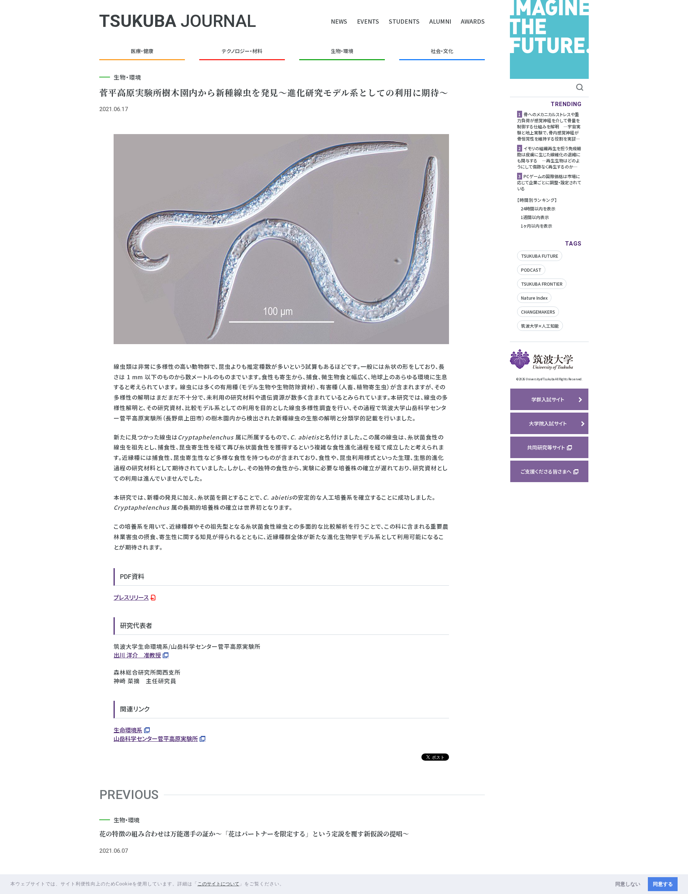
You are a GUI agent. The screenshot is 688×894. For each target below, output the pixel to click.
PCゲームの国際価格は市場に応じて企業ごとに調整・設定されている (549, 182)
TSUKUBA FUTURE (539, 256)
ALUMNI (440, 21)
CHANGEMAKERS (538, 312)
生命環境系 (128, 730)
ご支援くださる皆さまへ (546, 471)
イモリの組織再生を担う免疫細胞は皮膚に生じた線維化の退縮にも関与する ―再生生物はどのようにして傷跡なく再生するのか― (549, 157)
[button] (287, 884)
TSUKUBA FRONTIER (542, 284)
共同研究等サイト (546, 447)
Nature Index (534, 298)
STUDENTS (404, 21)
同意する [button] (663, 884)
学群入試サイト (547, 399)
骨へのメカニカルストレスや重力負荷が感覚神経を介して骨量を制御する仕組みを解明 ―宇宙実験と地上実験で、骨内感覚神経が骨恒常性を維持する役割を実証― (548, 126)
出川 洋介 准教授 (137, 655)
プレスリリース (131, 597)
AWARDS (473, 21)
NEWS (339, 21)
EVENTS (368, 21)
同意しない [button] (627, 884)
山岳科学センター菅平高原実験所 (156, 738)
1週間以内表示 (535, 217)
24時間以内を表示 (538, 208)
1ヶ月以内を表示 (536, 226)
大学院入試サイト (548, 423)
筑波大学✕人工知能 (540, 326)
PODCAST (531, 270)
